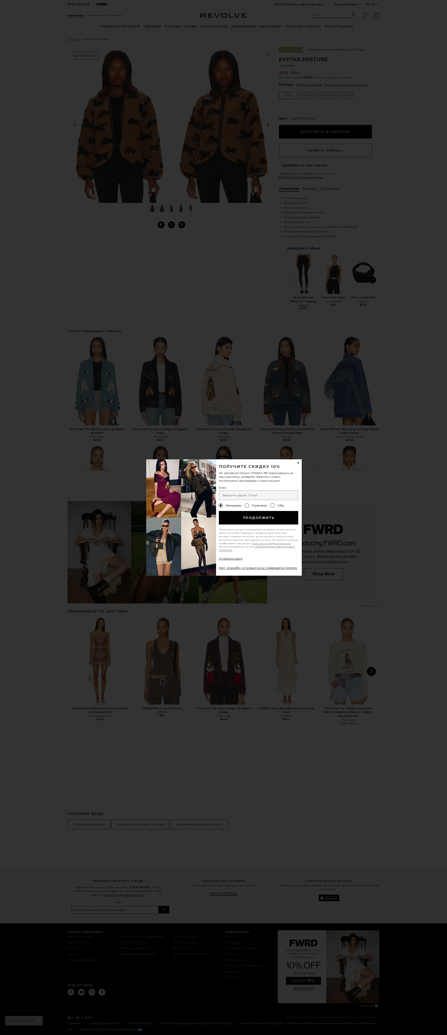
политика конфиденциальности (271, 543)
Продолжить (258, 518)
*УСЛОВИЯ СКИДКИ (230, 559)
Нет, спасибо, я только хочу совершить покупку (258, 568)
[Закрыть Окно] (298, 462)
